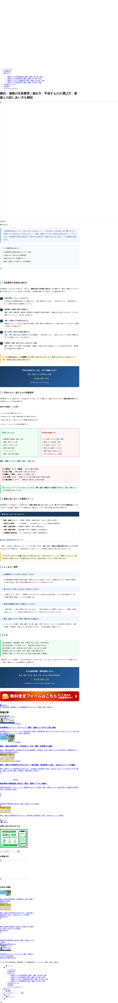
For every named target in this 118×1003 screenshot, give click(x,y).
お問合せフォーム (13, 983)
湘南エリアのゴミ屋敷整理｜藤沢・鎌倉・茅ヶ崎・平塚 (29, 979)
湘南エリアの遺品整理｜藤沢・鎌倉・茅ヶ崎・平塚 (28, 981)
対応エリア (11, 973)
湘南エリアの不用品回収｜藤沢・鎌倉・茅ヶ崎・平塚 (28, 975)
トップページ (11, 969)
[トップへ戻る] (1, 1002)
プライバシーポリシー (14, 987)
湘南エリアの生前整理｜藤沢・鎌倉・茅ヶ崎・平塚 (28, 977)
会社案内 (10, 985)
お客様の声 (11, 971)
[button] (18, 852)
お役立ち (4, 705)
